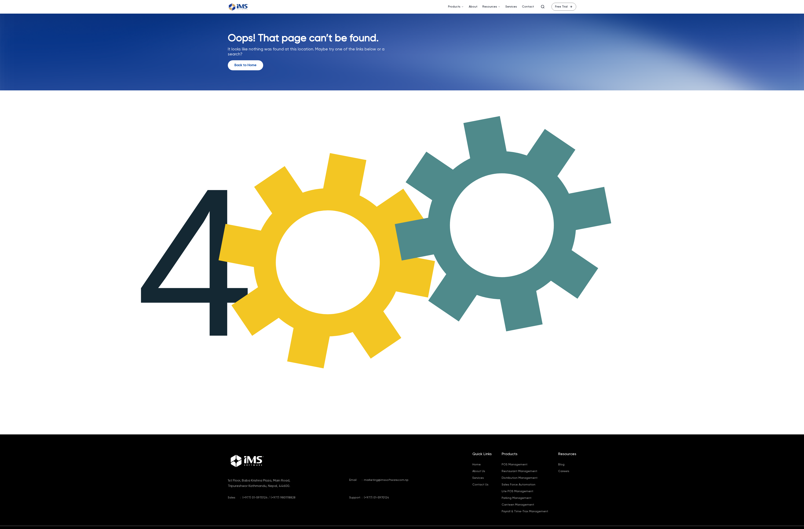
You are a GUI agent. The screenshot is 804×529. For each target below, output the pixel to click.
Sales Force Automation (518, 484)
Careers (563, 471)
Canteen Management (518, 504)
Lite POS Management (517, 491)
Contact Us (480, 484)
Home (476, 464)
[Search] (542, 6)
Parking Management (516, 498)
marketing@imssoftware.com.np (386, 480)
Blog (561, 464)
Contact (528, 6)
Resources (489, 6)
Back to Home (245, 65)
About (473, 6)
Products (454, 6)
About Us (478, 471)
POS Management (514, 464)
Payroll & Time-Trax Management (525, 511)
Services (511, 6)
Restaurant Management (519, 471)
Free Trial (561, 6)
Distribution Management (519, 477)
